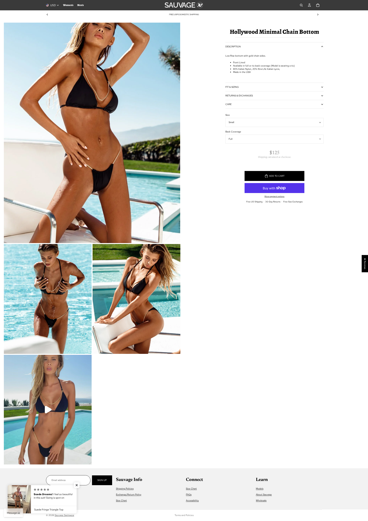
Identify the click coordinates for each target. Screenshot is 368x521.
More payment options (274, 196)
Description (233, 46)
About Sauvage (264, 494)
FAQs (188, 494)
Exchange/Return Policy (128, 494)
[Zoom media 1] (92, 133)
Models (259, 488)
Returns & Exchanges (239, 95)
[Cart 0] (318, 5)
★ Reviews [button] (364, 263)
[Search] (301, 5)
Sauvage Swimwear (64, 515)
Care (228, 104)
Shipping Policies (125, 488)
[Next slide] (318, 14)
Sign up (102, 480)
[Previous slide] (47, 14)
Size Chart (121, 500)
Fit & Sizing (232, 87)
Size (227, 115)
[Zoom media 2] (48, 299)
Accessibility (192, 500)
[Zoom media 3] (136, 299)
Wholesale (261, 500)
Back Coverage (233, 131)
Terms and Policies (184, 515)
